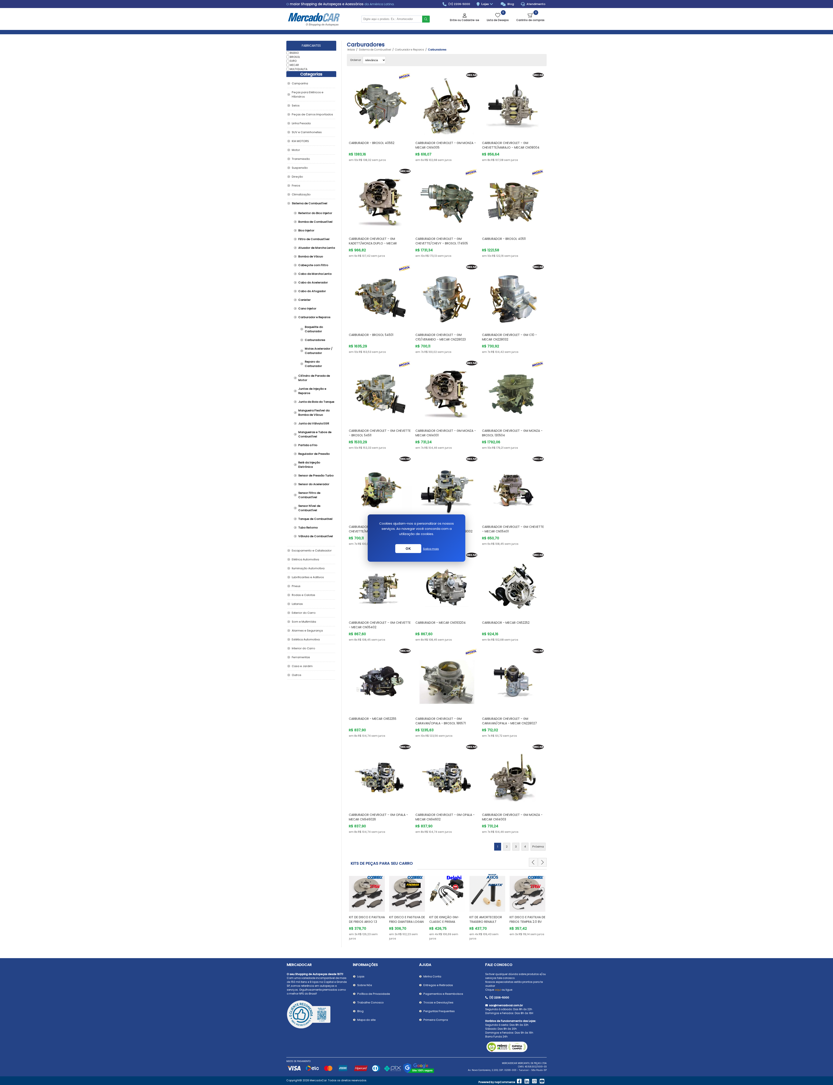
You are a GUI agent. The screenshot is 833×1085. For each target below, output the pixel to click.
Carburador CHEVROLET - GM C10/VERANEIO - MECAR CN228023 (440, 337)
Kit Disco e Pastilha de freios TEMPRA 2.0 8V (447, 919)
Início (351, 50)
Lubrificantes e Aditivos (308, 577)
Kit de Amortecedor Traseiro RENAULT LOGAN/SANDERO (405, 921)
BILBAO (294, 53)
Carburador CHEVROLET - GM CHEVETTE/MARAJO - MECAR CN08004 (510, 145)
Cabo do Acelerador (313, 282)
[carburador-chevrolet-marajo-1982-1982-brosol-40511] (513, 200)
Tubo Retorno (308, 527)
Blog (510, 4)
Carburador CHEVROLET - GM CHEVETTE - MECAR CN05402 (380, 624)
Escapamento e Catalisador (312, 550)
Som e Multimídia (304, 622)
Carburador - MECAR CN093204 (440, 622)
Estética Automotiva (306, 639)
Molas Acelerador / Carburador (319, 351)
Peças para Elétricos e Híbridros (307, 94)
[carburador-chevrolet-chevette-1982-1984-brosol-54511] (380, 392)
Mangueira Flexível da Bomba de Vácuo (314, 412)
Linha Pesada (301, 123)
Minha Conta (432, 976)
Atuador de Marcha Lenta (316, 248)
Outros (296, 675)
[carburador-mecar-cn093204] (447, 584)
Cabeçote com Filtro (313, 265)
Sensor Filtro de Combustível (309, 495)
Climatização (301, 194)
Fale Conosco (498, 964)
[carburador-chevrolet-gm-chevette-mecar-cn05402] (380, 584)
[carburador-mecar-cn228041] (380, 488)
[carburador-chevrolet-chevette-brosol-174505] (447, 200)
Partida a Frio (307, 445)
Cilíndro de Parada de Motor (314, 378)
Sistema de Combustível (309, 203)
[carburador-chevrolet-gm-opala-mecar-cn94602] (447, 776)
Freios (296, 185)
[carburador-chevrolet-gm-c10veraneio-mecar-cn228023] (447, 296)
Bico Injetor (306, 230)
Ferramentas (301, 657)
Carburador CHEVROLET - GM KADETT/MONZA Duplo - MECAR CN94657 (373, 243)
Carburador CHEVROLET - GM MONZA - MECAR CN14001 (445, 433)
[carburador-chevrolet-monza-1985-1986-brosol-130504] (513, 392)
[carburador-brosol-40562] (380, 104)
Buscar (426, 19)
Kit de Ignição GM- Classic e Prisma (364, 919)
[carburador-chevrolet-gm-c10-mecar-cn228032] (513, 296)
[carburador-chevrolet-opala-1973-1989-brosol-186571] (447, 680)
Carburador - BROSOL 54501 (371, 335)
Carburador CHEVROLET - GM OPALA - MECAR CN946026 (378, 817)
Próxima (538, 846)
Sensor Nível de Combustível (309, 508)
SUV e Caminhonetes (307, 132)
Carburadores (315, 340)
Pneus (296, 586)
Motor (296, 150)
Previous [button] (533, 862)
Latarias (297, 604)
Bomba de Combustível (315, 222)
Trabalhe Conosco (370, 1002)
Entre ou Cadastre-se (464, 20)
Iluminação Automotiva (308, 568)
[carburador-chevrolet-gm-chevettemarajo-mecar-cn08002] (447, 488)
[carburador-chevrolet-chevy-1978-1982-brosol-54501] (380, 296)
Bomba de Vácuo (310, 256)
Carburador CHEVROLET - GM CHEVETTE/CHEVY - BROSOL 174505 (441, 241)
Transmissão (301, 159)
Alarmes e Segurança (307, 630)
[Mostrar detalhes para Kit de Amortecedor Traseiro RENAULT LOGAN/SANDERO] (407, 891)
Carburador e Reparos (314, 317)
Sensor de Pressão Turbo (316, 475)
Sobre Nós (364, 985)
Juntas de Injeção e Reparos (312, 391)
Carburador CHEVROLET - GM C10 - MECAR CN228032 (509, 337)
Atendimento (535, 4)
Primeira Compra (435, 1020)
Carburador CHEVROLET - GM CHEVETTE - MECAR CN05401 (513, 529)
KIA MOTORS (300, 141)
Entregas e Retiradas (438, 985)
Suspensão (300, 168)
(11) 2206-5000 (459, 4)
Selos (296, 105)
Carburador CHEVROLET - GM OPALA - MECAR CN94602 (445, 817)
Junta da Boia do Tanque (316, 402)
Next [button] (542, 862)
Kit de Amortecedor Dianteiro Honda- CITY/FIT (526, 921)
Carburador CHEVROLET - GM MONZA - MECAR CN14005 (445, 145)
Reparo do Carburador (313, 364)
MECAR (294, 65)
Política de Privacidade (373, 994)
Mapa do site (366, 1020)
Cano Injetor (307, 308)
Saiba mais (431, 549)
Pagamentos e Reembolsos (443, 994)
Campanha (300, 83)
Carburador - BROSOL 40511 (504, 239)
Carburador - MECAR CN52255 (372, 719)
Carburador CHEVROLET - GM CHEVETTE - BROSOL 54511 (380, 433)
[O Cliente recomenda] (317, 1015)
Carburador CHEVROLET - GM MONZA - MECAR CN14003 (512, 817)
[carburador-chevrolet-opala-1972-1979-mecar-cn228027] (513, 680)
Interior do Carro (303, 648)
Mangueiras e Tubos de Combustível (314, 434)
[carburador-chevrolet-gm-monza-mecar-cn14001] (447, 392)
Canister (304, 300)
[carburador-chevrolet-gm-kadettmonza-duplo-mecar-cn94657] (380, 200)
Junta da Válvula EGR (313, 423)
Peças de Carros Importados (312, 114)
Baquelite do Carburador (314, 329)
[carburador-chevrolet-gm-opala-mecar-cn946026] (380, 776)
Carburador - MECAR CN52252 (506, 622)
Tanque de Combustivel (315, 519)
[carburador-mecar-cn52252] (513, 584)
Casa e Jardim (302, 666)
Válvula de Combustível (315, 536)
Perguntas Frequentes (439, 1011)
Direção (297, 177)
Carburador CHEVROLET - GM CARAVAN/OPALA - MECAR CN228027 (509, 721)
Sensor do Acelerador (313, 484)
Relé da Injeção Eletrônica (309, 464)
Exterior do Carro (304, 613)
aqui (498, 990)
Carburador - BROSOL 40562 (371, 143)
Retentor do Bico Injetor (315, 213)
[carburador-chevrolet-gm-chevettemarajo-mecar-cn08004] (513, 104)
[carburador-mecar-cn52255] (380, 680)
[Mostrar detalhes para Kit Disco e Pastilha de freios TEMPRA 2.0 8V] (447, 891)
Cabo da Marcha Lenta (314, 274)
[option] (367, 907)
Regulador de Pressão (314, 454)
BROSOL (295, 57)
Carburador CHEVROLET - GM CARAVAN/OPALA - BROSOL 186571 (440, 721)
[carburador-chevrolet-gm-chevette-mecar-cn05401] (513, 488)
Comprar (385, 129)
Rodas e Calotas (303, 595)
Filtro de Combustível (314, 239)
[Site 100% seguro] (418, 1072)
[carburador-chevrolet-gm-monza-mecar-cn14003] (513, 776)
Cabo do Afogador (312, 291)
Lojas (485, 4)
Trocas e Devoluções (438, 1002)
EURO (293, 61)
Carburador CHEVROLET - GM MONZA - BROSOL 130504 (512, 433)
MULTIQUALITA (298, 69)
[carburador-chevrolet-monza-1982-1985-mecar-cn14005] (447, 104)
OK (408, 548)
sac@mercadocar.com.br (506, 1005)
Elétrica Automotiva (305, 559)
